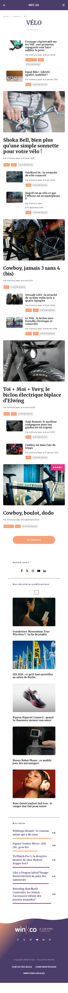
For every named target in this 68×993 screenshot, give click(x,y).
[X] (24, 939)
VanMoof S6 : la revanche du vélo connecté (41, 174)
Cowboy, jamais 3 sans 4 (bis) (31, 271)
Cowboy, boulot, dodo (28, 513)
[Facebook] (18, 939)
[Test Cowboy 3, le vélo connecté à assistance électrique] (14, 449)
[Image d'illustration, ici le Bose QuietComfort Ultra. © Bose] (34, 784)
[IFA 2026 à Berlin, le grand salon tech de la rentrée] (34, 655)
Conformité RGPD (45, 967)
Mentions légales (34, 973)
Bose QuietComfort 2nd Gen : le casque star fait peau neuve (32, 805)
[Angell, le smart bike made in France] (14, 197)
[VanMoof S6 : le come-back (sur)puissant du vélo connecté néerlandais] (14, 176)
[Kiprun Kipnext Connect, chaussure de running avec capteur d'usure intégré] (34, 698)
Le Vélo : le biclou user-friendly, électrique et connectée (39, 321)
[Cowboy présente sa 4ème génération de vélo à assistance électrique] (34, 239)
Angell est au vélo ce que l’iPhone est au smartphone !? (42, 196)
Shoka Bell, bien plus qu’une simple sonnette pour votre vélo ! (31, 145)
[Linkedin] (43, 939)
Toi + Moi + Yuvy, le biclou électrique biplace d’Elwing (32, 394)
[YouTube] (37, 939)
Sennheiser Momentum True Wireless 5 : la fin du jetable (31, 633)
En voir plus (34, 540)
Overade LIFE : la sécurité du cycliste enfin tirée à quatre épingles (41, 298)
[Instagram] (31, 939)
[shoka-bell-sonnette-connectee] (34, 111)
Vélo (41, 59)
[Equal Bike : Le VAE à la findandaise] (14, 76)
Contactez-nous (22, 967)
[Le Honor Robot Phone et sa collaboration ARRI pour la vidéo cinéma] (34, 741)
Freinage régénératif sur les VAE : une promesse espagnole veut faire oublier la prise (41, 46)
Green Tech (31, 59)
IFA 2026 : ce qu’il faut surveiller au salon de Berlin (33, 676)
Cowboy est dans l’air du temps (40, 446)
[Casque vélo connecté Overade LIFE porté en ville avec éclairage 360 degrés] (14, 299)
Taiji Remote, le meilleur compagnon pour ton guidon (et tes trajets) (41, 424)
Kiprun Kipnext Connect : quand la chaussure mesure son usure (33, 719)
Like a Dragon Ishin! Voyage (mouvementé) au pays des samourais (31, 876)
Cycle (7, 165)
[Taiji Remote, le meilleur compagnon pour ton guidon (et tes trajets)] (14, 425)
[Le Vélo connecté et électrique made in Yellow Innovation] (14, 322)
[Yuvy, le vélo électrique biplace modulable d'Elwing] (34, 361)
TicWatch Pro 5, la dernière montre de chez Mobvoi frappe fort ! (30, 860)
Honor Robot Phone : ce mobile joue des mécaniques (32, 762)
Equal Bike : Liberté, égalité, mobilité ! (37, 73)
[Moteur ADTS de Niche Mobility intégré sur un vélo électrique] (14, 45)
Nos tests (9, 526)
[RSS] (50, 939)
